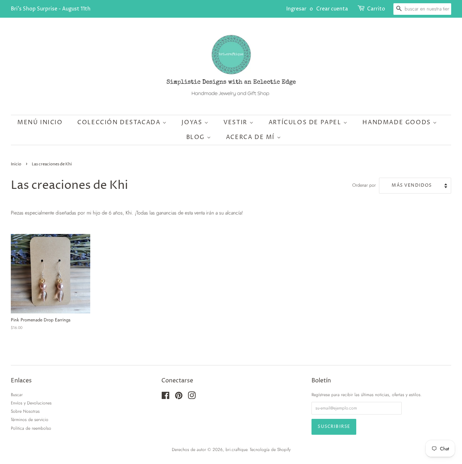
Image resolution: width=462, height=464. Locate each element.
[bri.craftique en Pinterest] (179, 397)
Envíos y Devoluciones (31, 403)
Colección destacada (119, 122)
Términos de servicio (29, 419)
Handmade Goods (397, 122)
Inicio (16, 164)
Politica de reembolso (31, 428)
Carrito (376, 8)
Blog (196, 137)
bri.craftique (236, 449)
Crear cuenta (332, 8)
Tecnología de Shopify (270, 449)
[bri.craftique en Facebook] (165, 397)
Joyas (193, 122)
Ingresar (296, 8)
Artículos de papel (306, 122)
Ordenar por (364, 185)
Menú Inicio (40, 122)
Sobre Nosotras (25, 411)
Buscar (17, 394)
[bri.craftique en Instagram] (192, 397)
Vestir (236, 122)
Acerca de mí (251, 137)
